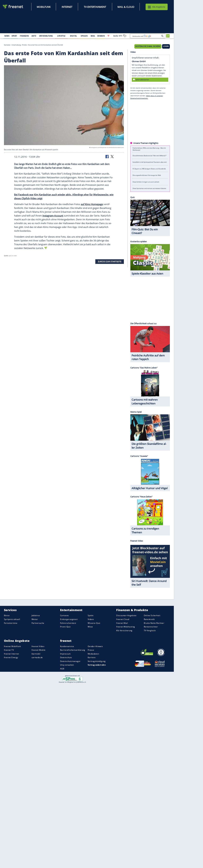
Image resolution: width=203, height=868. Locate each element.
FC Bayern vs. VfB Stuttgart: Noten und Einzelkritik (149, 169)
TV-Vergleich (150, 630)
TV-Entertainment (95, 6)
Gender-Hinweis (95, 646)
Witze (90, 626)
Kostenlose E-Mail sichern (147, 46)
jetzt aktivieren (142, 79)
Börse (7, 615)
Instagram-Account (53, 215)
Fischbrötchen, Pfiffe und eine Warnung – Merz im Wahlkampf (149, 149)
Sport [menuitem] (14, 35)
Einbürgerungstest (69, 619)
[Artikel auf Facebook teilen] (107, 156)
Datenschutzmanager (70, 661)
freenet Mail (122, 623)
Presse (91, 650)
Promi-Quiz (65, 626)
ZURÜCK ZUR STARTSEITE (109, 261)
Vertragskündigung (97, 661)
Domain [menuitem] (101, 35)
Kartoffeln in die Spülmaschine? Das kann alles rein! (150, 162)
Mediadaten (93, 654)
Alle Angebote (158, 6)
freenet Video (38, 646)
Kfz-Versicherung (124, 630)
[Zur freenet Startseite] (13, 6)
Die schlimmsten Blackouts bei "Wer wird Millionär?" (150, 155)
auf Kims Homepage (92, 204)
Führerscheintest (68, 623)
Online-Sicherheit (152, 615)
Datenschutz (66, 657)
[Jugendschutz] (72, 678)
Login (166, 46)
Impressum (65, 654)
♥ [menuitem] (108, 36)
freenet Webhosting (125, 626)
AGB (62, 668)
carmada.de (37, 657)
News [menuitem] (6, 35)
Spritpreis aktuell (12, 619)
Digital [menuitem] (73, 35)
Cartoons (64, 615)
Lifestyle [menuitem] (61, 35)
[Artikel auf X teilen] (112, 156)
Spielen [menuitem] (84, 35)
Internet (67, 6)
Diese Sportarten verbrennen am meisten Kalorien (149, 188)
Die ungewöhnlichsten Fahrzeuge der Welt (147, 175)
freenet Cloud (122, 619)
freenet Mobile (39, 650)
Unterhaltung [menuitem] (46, 35)
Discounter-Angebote (126, 615)
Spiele (91, 615)
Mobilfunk (44, 6)
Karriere (91, 657)
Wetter (35, 619)
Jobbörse (36, 615)
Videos (91, 619)
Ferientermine (10, 623)
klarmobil (36, 654)
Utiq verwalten (67, 665)
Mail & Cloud (126, 6)
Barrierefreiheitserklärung (72, 650)
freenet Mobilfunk (12, 646)
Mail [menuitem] (93, 35)
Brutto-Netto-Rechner (154, 623)
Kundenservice (67, 646)
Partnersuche (38, 623)
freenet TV (9, 650)
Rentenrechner (151, 626)
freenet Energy (11, 657)
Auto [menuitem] (34, 35)
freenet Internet (11, 654)
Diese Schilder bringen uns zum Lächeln (146, 182)
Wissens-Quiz (94, 623)
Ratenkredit (149, 619)
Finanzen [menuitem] (24, 35)
